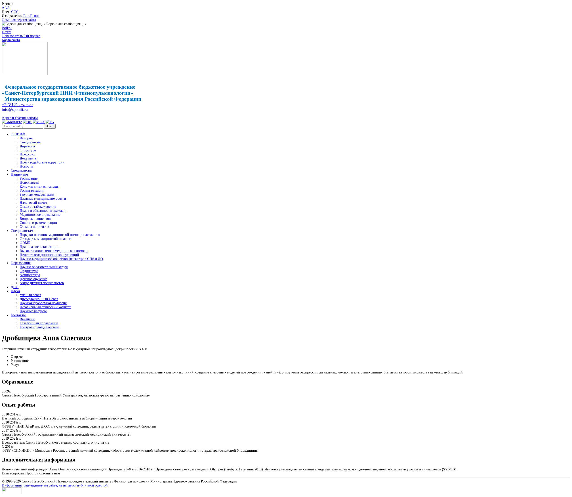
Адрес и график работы (20, 118)
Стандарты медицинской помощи (45, 239)
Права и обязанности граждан (42, 210)
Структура (28, 150)
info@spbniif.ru (15, 109)
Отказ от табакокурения (38, 206)
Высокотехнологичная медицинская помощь (54, 251)
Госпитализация (32, 190)
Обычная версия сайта (19, 20)
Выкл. (35, 16)
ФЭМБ (25, 243)
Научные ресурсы (33, 311)
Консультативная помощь (39, 186)
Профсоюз (28, 154)
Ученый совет (30, 295)
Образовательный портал (21, 36)
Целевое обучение (33, 279)
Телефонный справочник (39, 323)
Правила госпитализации (39, 247)
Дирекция (27, 146)
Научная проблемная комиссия (43, 303)
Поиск (50, 126)
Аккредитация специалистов (42, 283)
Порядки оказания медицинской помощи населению (60, 235)
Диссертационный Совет (39, 299)
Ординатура (29, 271)
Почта (6, 32)
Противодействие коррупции (42, 162)
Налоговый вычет (33, 202)
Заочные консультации (37, 194)
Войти (7, 28)
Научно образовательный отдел (44, 267)
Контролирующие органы (39, 327)
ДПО (15, 287)
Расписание (29, 178)
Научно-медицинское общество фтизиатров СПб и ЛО (61, 259)
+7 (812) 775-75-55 (75, 473)
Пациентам (19, 174)
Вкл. (26, 16)
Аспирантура (30, 275)
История (26, 138)
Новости (26, 166)
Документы (28, 158)
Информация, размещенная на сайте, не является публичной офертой (55, 485)
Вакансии (27, 319)
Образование (21, 263)
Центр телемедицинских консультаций (49, 255)
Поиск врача (29, 182)
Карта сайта (11, 40)
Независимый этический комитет (45, 307)
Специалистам (22, 231)
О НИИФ (18, 134)
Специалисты (30, 142)
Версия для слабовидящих (65, 24)
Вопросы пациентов (35, 218)
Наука (15, 291)
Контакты (18, 315)
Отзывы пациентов (34, 227)
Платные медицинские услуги (43, 198)
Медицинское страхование (40, 214)
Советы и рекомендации (38, 222)
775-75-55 (17, 105)
